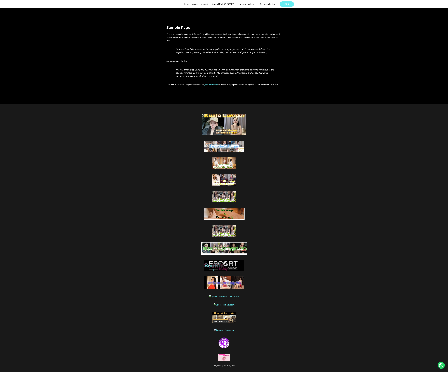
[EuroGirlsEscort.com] (224, 330)
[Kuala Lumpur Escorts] (224, 342)
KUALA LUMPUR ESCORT (223, 4)
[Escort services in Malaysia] (224, 357)
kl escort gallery (247, 4)
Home (186, 4)
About (195, 4)
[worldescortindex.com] (224, 304)
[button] (287, 4)
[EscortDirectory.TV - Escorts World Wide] (224, 317)
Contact (204, 4)
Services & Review (268, 4)
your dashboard (211, 84)
